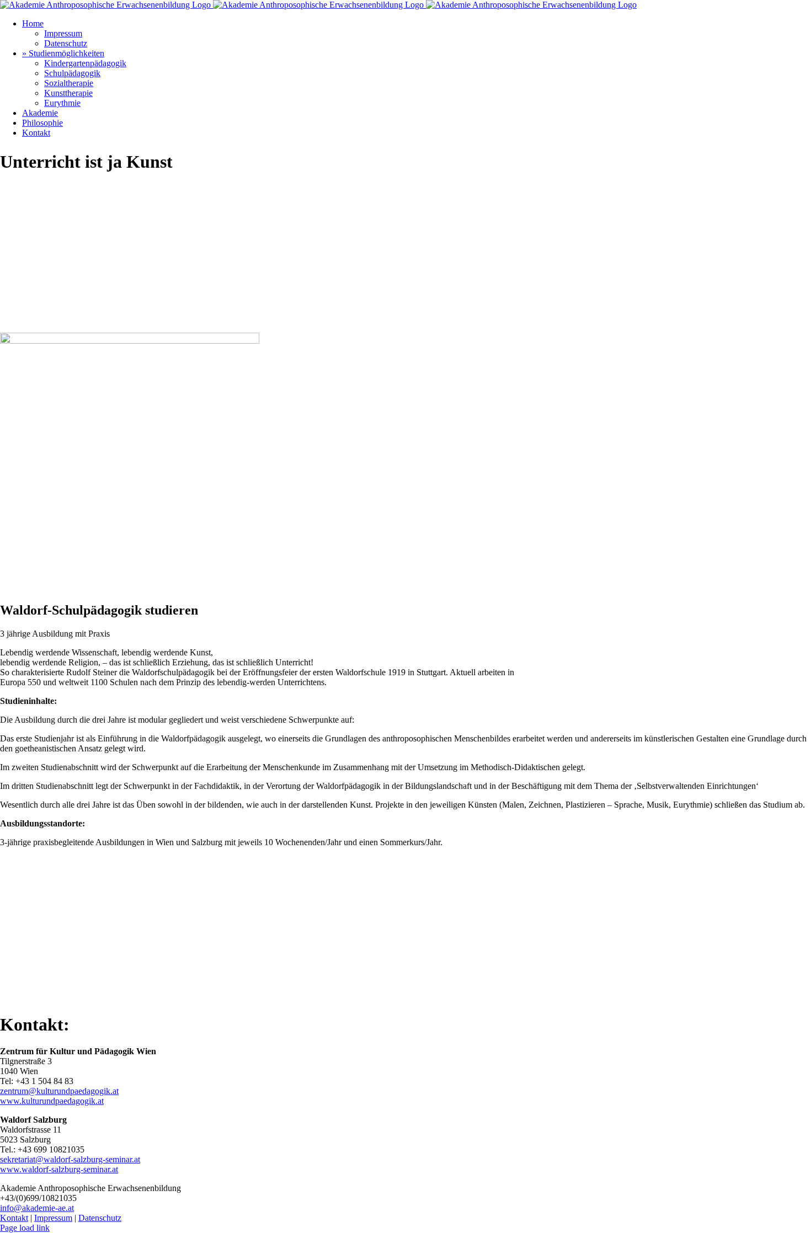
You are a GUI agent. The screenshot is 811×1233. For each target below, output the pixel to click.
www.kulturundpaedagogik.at (52, 1101)
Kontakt (14, 1218)
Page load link (25, 1227)
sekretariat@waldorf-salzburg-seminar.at (70, 1159)
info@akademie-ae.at (37, 1208)
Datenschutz (99, 1218)
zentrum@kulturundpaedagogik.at (59, 1091)
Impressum (53, 1218)
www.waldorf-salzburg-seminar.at (59, 1169)
